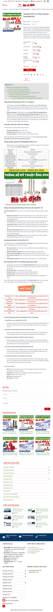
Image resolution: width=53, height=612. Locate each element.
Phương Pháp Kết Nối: (27, 61)
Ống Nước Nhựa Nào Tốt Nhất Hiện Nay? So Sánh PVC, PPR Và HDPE (42, 517)
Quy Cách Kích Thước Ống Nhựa (11, 497)
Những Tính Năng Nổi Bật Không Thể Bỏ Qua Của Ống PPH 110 (24, 92)
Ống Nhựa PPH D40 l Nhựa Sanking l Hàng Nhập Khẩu (26, 432)
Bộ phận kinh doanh (27, 535)
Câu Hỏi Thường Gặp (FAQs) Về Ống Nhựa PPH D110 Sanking (27, 98)
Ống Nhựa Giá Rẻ (7, 479)
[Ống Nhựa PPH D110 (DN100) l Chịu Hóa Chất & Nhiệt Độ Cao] (12, 22)
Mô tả (26, 79)
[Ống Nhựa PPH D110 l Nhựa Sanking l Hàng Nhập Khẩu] (26, 5)
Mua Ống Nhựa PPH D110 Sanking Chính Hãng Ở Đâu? (22, 96)
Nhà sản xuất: (26, 21)
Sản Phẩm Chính (8, 566)
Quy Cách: (25, 50)
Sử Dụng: (25, 53)
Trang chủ (5, 9)
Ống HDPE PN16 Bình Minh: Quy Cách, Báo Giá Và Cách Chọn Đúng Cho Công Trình (42, 524)
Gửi (47, 409)
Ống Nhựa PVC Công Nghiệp (10, 494)
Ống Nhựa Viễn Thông (8, 473)
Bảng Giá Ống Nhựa (8, 500)
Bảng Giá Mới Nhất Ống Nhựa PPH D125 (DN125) (24, 204)
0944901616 (27, 1)
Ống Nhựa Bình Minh (8, 470)
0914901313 (12, 1)
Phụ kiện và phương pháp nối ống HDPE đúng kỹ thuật (17, 524)
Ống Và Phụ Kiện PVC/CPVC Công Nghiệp (19, 9)
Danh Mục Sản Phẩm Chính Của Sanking (19, 89)
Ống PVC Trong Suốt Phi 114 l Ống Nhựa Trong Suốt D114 (26, 453)
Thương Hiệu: (26, 46)
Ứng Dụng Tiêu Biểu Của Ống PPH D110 (19, 94)
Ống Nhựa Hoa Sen (8, 482)
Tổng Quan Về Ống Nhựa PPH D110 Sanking (17, 87)
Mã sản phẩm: (27, 24)
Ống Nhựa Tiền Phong (8, 467)
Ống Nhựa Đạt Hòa (8, 485)
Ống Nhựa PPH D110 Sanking (24, 102)
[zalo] (47, 1)
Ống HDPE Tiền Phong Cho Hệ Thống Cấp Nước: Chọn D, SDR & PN (18, 510)
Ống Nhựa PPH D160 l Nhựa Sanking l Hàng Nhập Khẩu (43, 453)
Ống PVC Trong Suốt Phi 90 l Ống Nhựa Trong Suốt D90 (43, 432)
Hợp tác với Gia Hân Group (11, 536)
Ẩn (11, 85)
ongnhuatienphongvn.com (35, 570)
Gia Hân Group (7, 544)
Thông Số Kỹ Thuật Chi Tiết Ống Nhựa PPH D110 (18, 91)
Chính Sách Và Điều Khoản (36, 544)
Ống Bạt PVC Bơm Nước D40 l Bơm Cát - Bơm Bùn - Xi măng (10, 453)
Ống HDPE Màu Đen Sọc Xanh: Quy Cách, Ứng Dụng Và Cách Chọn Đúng (18, 517)
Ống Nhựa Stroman (8, 488)
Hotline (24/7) (42, 535)
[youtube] (44, 1)
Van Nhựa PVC (7, 491)
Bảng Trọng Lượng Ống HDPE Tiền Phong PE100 (42, 510)
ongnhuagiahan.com (34, 572)
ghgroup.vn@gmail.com (37, 1)
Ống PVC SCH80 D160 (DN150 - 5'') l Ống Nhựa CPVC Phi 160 (10, 432)
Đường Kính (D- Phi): (27, 43)
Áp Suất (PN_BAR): (25, 57)
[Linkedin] (34, 75)
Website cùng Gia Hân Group (36, 566)
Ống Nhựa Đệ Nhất (8, 476)
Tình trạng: (26, 66)
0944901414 (20, 1)
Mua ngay (30, 70)
